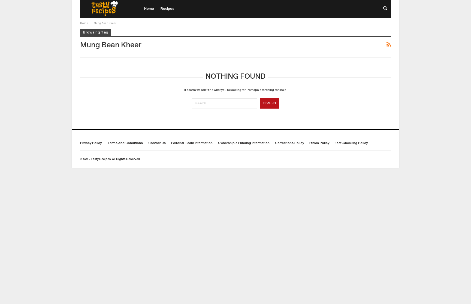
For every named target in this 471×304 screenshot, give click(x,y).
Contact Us (157, 143)
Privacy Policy (91, 143)
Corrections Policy (289, 143)
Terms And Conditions (125, 143)
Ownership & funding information (244, 143)
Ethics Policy (319, 143)
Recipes (167, 9)
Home (149, 9)
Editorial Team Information (192, 143)
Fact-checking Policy (351, 143)
